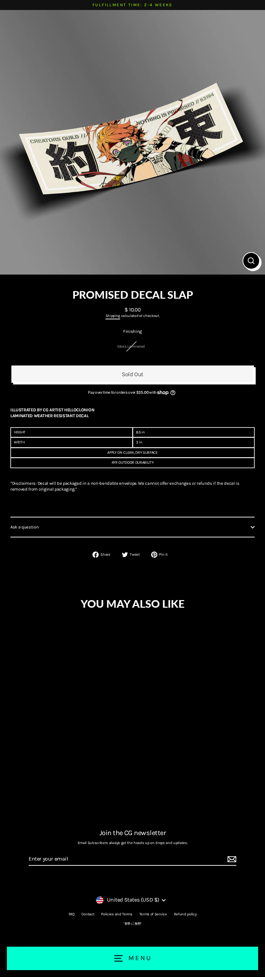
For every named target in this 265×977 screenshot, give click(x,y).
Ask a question (24, 526)
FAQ (72, 914)
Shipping (113, 315)
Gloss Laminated (131, 346)
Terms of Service (153, 914)
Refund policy (185, 914)
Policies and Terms (116, 914)
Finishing (132, 331)
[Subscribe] (230, 859)
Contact (88, 914)
